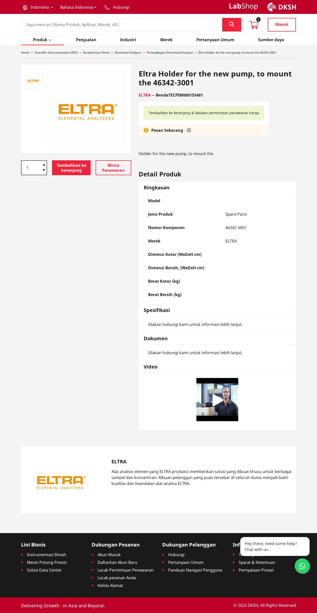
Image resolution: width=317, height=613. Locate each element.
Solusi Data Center (44, 570)
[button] (38, 7)
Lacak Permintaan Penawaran (126, 570)
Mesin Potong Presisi (47, 562)
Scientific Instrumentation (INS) (56, 52)
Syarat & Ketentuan (257, 562)
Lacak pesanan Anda (117, 577)
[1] (44, 170)
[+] (44, 164)
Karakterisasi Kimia (96, 52)
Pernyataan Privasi (256, 570)
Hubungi (176, 554)
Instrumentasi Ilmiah (46, 554)
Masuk (282, 24)
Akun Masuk (109, 554)
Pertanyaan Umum (186, 562)
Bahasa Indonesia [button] (76, 7)
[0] (254, 26)
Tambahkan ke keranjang (71, 168)
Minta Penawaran (113, 168)
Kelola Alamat (110, 585)
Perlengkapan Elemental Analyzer (170, 52)
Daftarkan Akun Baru (117, 562)
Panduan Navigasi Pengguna (195, 570)
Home (25, 52)
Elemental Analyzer (128, 52)
